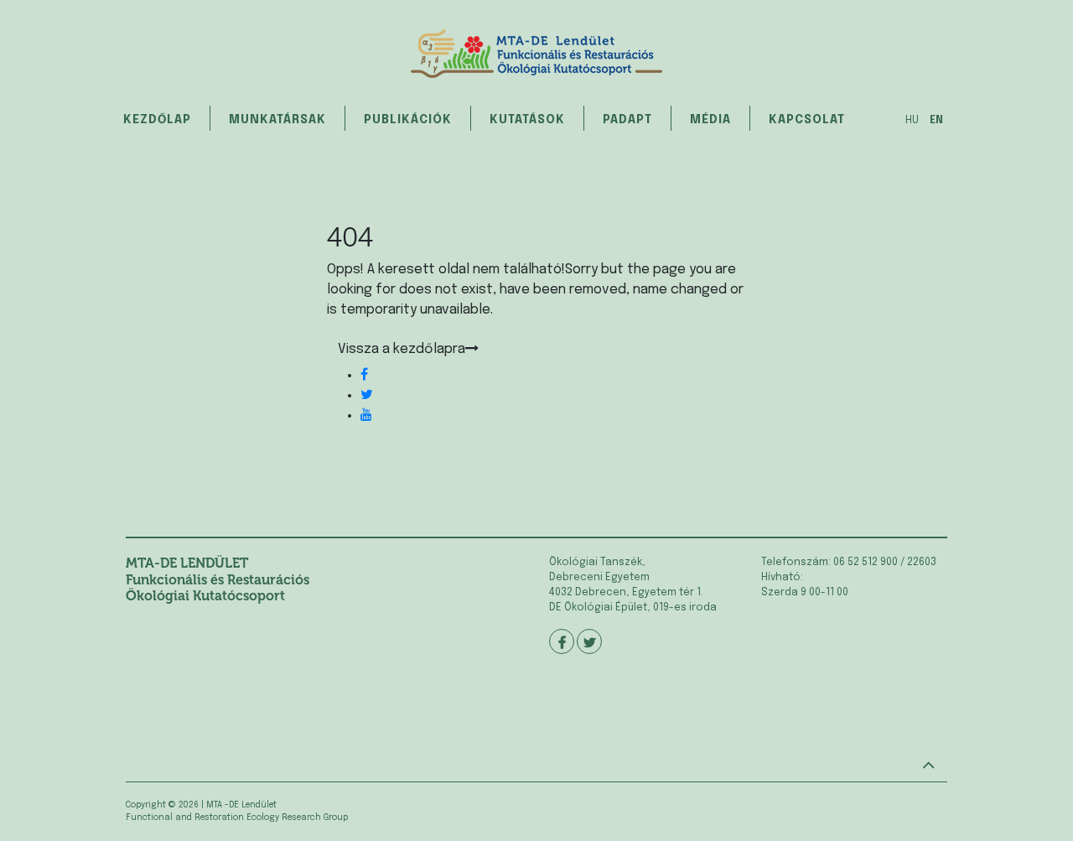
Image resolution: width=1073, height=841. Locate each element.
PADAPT (627, 120)
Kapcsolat (807, 120)
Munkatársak (277, 120)
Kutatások (527, 120)
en (936, 121)
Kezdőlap (157, 120)
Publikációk (408, 120)
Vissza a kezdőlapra (401, 349)
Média (710, 120)
